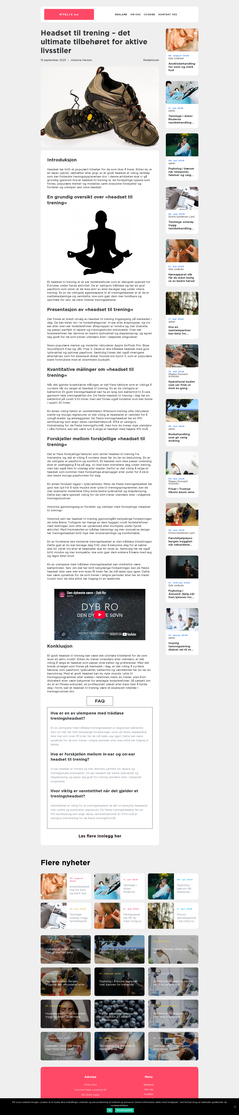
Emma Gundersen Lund (181, 217)
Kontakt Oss (168, 14)
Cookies (149, 14)
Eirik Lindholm (176, 58)
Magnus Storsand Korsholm (177, 375)
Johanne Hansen (81, 60)
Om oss (135, 14)
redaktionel (151, 60)
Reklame (121, 14)
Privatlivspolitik (124, 1110)
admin (171, 111)
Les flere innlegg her (100, 836)
